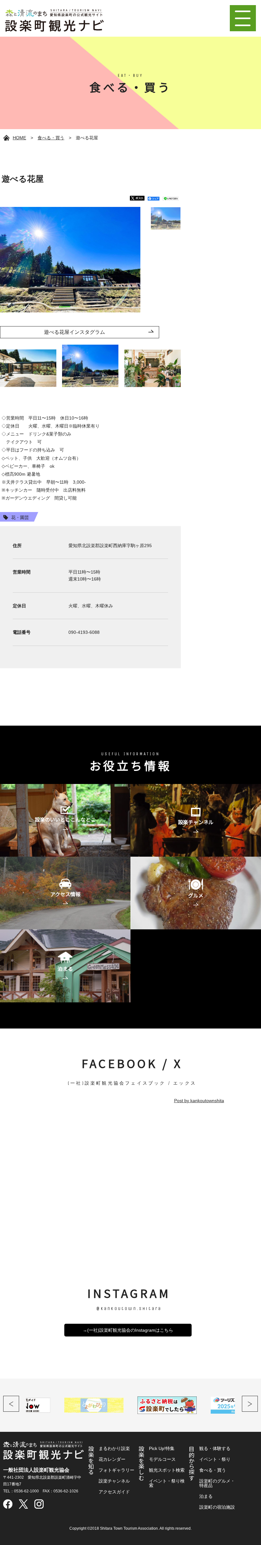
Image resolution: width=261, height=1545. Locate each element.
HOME (19, 137)
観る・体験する (214, 1448)
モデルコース (162, 1459)
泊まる (206, 1496)
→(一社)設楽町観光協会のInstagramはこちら (128, 1330)
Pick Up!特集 (161, 1448)
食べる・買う (51, 137)
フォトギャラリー (116, 1470)
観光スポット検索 (167, 1470)
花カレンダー (112, 1459)
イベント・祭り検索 (167, 1483)
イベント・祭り (214, 1459)
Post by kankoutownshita (199, 1100)
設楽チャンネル (114, 1480)
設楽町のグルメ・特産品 (217, 1483)
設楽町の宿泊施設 (217, 1507)
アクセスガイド (114, 1491)
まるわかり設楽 (114, 1448)
